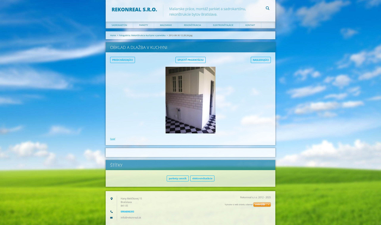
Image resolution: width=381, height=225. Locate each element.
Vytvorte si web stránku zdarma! (239, 204)
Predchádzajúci (122, 60)
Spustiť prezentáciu (191, 60)
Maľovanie (166, 25)
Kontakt (250, 25)
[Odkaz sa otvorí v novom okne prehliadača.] (190, 100)
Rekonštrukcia (192, 25)
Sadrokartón (119, 25)
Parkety (143, 25)
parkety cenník (178, 178)
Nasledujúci (261, 60)
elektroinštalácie (202, 178)
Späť (112, 139)
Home (113, 35)
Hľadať (267, 8)
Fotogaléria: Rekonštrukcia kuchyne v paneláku (142, 35)
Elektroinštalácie (223, 25)
